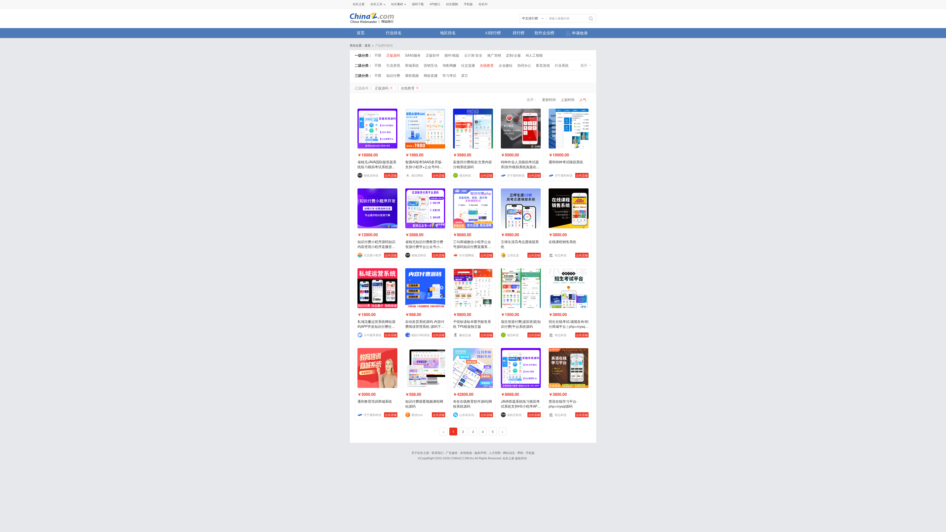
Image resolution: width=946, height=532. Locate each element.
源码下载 (418, 4)
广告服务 (452, 453)
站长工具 (376, 4)
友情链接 (466, 453)
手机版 (530, 453)
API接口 (435, 4)
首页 (361, 33)
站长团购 (452, 4)
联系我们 (437, 453)
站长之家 (359, 4)
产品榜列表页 (384, 45)
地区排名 (448, 33)
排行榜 (518, 33)
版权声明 (480, 453)
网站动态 (509, 453)
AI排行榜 (493, 33)
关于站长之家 (420, 453)
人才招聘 (495, 453)
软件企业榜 (544, 33)
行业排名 (394, 33)
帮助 (520, 453)
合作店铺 (391, 175)
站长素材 (397, 4)
